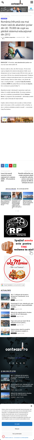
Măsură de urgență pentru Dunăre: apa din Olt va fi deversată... (21, 313)
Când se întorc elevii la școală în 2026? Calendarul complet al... (20, 330)
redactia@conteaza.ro (20, 358)
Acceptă (17, 424)
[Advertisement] (17, 141)
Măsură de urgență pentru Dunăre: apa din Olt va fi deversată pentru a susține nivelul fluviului (28, 202)
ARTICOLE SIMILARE (11, 189)
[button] (31, 406)
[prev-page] (16, 211)
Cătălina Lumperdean (10, 37)
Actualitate (7, 15)
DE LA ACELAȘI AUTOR (22, 189)
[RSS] (17, 363)
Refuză (17, 429)
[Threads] (24, 363)
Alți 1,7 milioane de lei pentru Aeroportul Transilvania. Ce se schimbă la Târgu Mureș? (6, 202)
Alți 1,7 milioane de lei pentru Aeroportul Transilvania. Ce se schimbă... (20, 296)
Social (12, 309)
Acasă (2, 15)
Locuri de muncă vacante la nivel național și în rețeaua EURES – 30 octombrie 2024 (8, 177)
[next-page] (18, 211)
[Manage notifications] (3, 436)
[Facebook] (2, 165)
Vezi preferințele (17, 433)
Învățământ (13, 333)
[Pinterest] (10, 165)
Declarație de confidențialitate (21, 437)
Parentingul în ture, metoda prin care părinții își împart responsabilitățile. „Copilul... (22, 305)
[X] (6, 165)
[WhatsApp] (14, 165)
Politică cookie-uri (9, 437)
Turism (12, 300)
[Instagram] (13, 363)
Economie (13, 316)
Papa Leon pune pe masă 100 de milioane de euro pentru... (20, 321)
